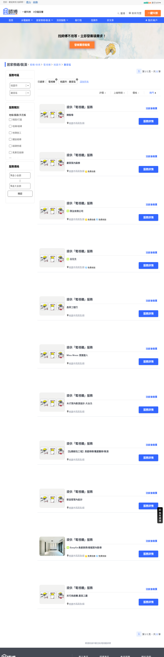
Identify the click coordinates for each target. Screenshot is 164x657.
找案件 (94, 20)
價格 (135, 92)
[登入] (28, 2)
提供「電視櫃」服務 (80, 107)
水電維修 (25, 20)
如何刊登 (137, 13)
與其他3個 (80, 123)
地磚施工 (16, 132)
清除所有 (84, 81)
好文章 (110, 20)
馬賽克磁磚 (18, 152)
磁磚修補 (16, 146)
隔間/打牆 (17, 119)
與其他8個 (80, 171)
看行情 (78, 20)
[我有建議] (160, 515)
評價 (101, 92)
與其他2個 (80, 219)
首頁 (11, 20)
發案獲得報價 (82, 45)
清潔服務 (61, 20)
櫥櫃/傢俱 (35, 64)
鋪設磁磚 (16, 139)
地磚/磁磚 (17, 126)
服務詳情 (148, 121)
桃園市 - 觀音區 (68, 81)
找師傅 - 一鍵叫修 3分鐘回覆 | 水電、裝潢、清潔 (10, 11)
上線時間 (118, 92)
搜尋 (122, 13)
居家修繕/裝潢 (43, 20)
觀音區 (67, 64)
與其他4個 (80, 604)
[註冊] (35, 2)
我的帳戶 (153, 20)
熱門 (151, 92)
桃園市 (57, 64)
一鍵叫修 (153, 13)
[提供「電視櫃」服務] (52, 113)
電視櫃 (47, 64)
